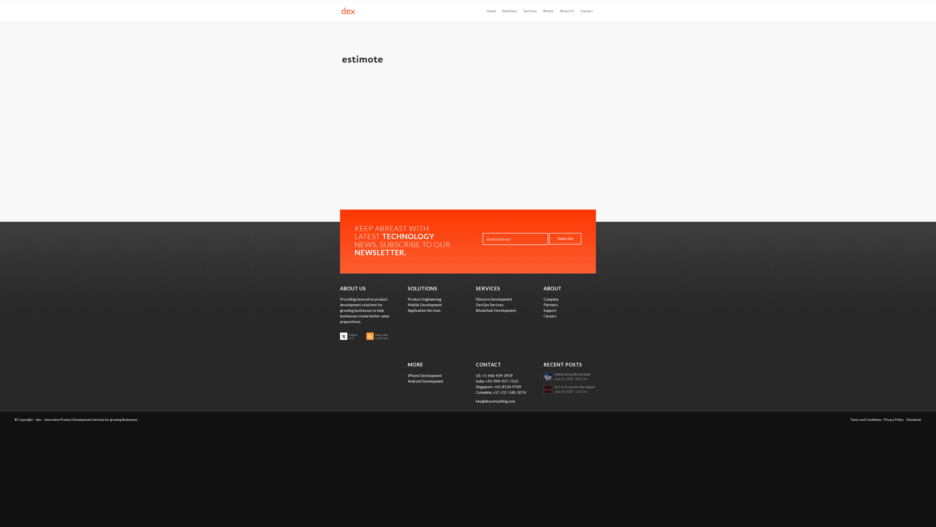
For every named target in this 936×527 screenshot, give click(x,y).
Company (551, 299)
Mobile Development (425, 305)
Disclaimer (914, 420)
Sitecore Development (494, 299)
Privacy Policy (895, 420)
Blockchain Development (496, 310)
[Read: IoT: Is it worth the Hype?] (548, 389)
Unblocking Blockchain (573, 374)
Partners (551, 305)
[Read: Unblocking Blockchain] (548, 376)
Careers (550, 316)
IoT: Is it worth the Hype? (575, 387)
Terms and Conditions (867, 420)
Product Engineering (424, 299)
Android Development (425, 381)
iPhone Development (425, 375)
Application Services (424, 310)
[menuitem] (491, 11)
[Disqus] (468, 147)
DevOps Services (490, 305)
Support (550, 310)
